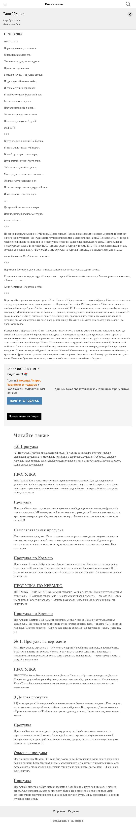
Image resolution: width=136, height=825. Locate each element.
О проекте (59, 811)
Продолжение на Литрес (24, 416)
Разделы (73, 811)
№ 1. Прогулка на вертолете (40, 641)
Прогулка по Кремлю (33, 557)
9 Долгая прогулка (31, 697)
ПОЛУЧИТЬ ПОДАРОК (24, 400)
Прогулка (22, 502)
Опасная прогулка (30, 752)
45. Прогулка (26, 446)
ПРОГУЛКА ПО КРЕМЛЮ (38, 585)
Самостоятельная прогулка (39, 529)
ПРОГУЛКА (25, 474)
